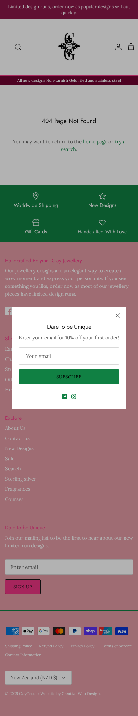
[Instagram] (73, 396)
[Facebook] (64, 396)
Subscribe (69, 377)
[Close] (118, 315)
